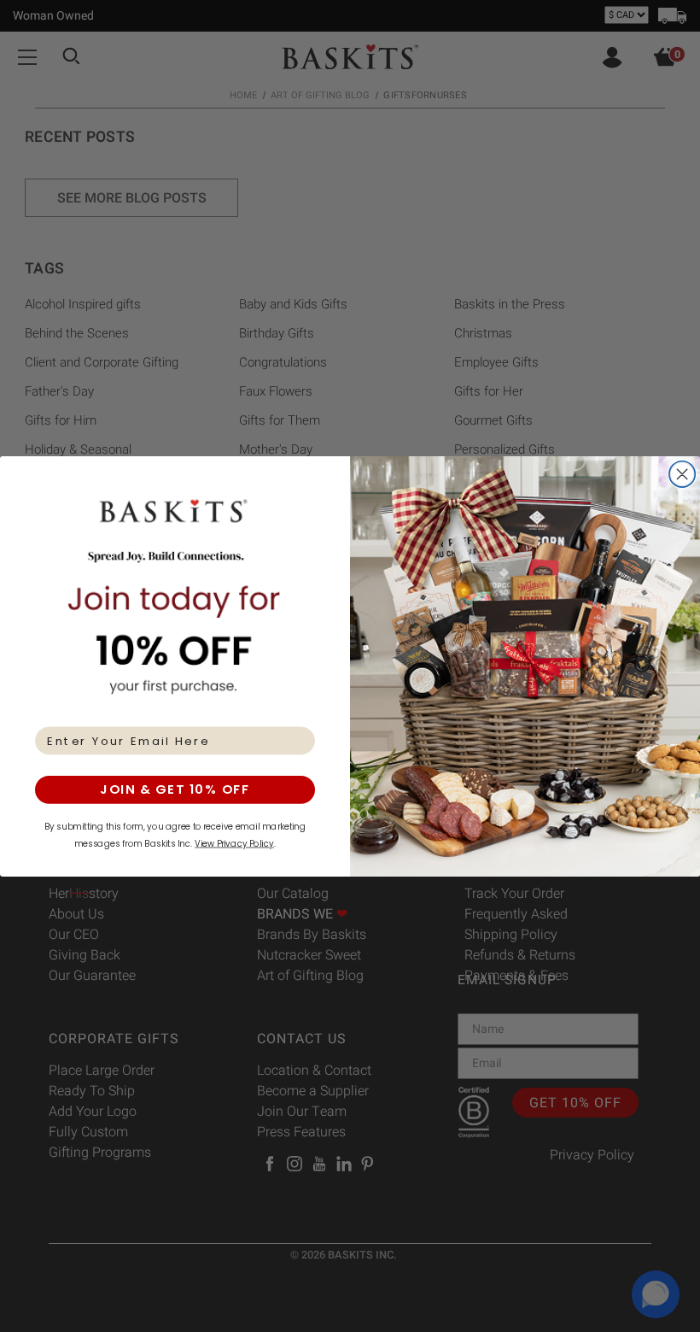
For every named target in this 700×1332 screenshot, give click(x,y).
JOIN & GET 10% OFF (175, 789)
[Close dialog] (682, 473)
